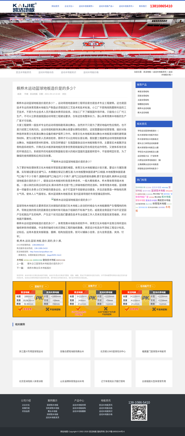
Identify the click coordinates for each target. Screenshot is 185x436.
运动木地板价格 (91, 72)
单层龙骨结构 (143, 91)
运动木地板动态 (46, 72)
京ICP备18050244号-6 (115, 431)
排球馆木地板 (52, 414)
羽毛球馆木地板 (52, 408)
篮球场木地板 (60, 260)
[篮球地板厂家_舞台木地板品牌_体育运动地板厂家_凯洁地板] (25, 11)
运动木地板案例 (85, 6)
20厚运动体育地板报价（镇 (149, 160)
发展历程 (26, 408)
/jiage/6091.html (54, 255)
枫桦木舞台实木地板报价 (39, 268)
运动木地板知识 (68, 72)
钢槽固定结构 (143, 104)
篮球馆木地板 (37, 260)
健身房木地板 (49, 260)
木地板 (20, 260)
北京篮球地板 (140, 204)
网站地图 (64, 431)
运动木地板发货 (52, 417)
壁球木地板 (140, 200)
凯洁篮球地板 (149, 194)
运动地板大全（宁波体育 (148, 156)
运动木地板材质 (79, 405)
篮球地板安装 (143, 207)
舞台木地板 (149, 204)
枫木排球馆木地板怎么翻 (148, 147)
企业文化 (68, 6)
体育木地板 (165, 187)
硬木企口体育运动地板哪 (148, 143)
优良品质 (26, 411)
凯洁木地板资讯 (23, 72)
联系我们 (143, 6)
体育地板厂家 (142, 197)
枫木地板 (166, 197)
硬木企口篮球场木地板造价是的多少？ (45, 263)
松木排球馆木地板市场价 (148, 135)
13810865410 (38, 245)
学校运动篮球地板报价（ (148, 131)
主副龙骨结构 (143, 100)
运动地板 (161, 207)
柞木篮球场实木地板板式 (148, 139)
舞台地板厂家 (158, 194)
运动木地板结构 (79, 408)
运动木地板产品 (105, 6)
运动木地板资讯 (125, 6)
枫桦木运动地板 (144, 108)
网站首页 (55, 6)
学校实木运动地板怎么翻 (148, 152)
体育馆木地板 (28, 260)
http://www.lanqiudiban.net (41, 252)
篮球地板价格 (140, 187)
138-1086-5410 (41, 248)
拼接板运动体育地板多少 (148, 168)
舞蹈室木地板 (164, 200)
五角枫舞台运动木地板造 (148, 164)
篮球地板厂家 (167, 194)
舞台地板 (158, 197)
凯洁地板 (147, 72)
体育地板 (151, 197)
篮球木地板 (147, 191)
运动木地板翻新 (79, 411)
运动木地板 (156, 187)
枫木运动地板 (143, 112)
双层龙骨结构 (143, 96)
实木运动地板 (153, 207)
